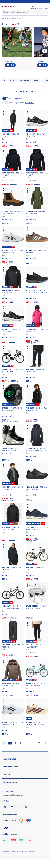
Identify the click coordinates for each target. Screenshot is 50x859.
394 (39, 743)
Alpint (12, 80)
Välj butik (29, 103)
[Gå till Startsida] (9, 6)
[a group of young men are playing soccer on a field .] (17, 42)
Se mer (10, 65)
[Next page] (46, 743)
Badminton (24, 80)
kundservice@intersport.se (13, 795)
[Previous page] (4, 743)
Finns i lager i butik (16, 103)
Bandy (36, 80)
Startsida (5, 18)
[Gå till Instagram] (5, 807)
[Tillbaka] (4, 80)
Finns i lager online (16, 99)
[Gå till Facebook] (19, 807)
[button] (44, 51)
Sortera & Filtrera (23, 91)
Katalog (13, 18)
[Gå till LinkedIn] (26, 807)
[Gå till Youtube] (12, 807)
